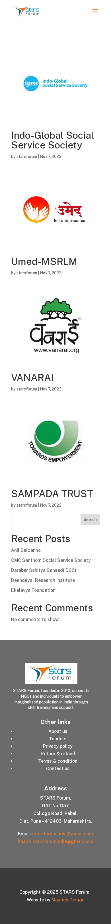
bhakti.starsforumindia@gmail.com (55, 841)
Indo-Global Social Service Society (52, 140)
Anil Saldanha (26, 550)
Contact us (58, 768)
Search (90, 519)
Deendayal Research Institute (43, 580)
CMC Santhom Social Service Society (51, 560)
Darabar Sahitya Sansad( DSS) (43, 570)
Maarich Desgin (68, 900)
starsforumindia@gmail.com (62, 833)
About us (57, 731)
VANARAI (32, 377)
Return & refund (58, 753)
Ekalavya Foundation (33, 590)
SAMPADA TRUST (52, 493)
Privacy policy (58, 746)
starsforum (27, 156)
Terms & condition (57, 761)
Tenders (58, 738)
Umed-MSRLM (44, 261)
